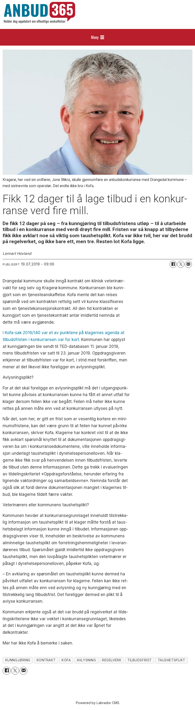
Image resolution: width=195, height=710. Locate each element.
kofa (66, 660)
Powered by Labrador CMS (97, 703)
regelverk (111, 660)
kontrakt (46, 660)
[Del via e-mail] (188, 264)
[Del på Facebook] (173, 264)
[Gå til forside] (39, 12)
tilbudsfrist (139, 660)
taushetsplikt (171, 660)
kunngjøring (17, 660)
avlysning (86, 660)
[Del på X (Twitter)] (180, 264)
